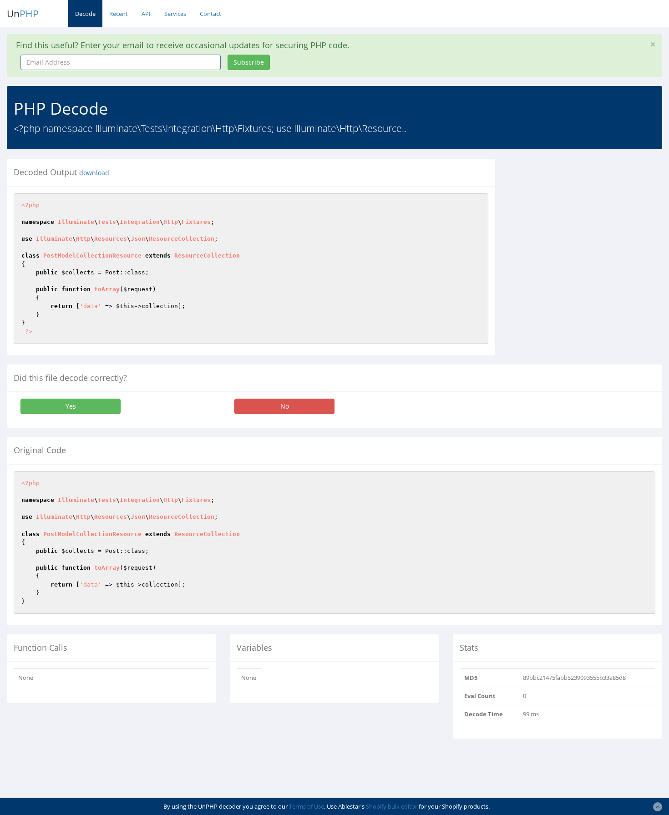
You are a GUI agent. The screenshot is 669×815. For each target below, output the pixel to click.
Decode (85, 14)
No (284, 406)
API (146, 14)
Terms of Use (306, 806)
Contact (210, 14)
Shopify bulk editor (391, 806)
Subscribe (248, 62)
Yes (71, 406)
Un (23, 13)
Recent (118, 14)
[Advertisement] (585, 222)
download (94, 173)
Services (175, 14)
